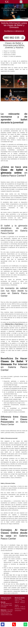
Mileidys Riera (9, 324)
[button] (21, 2)
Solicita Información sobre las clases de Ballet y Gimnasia (14, 25)
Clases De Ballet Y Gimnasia (14, 363)
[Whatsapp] (25, 624)
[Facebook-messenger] (2, 624)
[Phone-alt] (14, 624)
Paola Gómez (19, 324)
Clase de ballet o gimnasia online (14, 171)
